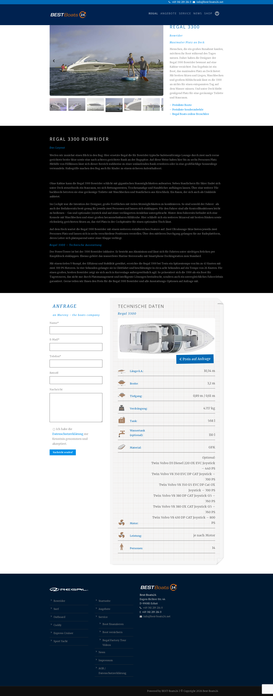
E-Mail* (55, 339)
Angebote (169, 13)
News (197, 13)
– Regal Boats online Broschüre (189, 114)
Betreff (54, 372)
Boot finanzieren (113, 624)
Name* (54, 322)
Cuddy (57, 625)
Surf (56, 609)
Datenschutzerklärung (67, 434)
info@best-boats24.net (209, 1)
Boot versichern (112, 632)
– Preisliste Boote (181, 105)
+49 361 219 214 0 (181, 1)
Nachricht (56, 389)
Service (185, 13)
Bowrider (59, 600)
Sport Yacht (61, 641)
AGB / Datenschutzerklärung (112, 669)
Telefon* (55, 356)
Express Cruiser (63, 633)
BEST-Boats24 (170, 691)
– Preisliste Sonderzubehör (186, 109)
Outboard (59, 617)
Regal (153, 13)
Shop (208, 13)
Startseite (104, 600)
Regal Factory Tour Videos (114, 641)
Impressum (106, 660)
